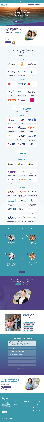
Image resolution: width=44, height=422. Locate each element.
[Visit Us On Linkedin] (3, 410)
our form (11, 243)
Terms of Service (40, 419)
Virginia (9, 419)
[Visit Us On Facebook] (2, 410)
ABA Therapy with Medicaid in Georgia (27, 326)
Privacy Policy (36, 419)
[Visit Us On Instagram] (5, 410)
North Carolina (12, 419)
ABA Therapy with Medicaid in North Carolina (28, 322)
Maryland (16, 419)
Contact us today (42, 0)
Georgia (4, 419)
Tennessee (7, 419)
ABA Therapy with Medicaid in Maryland (28, 330)
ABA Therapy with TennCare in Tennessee (28, 324)
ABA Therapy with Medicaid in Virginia (27, 328)
